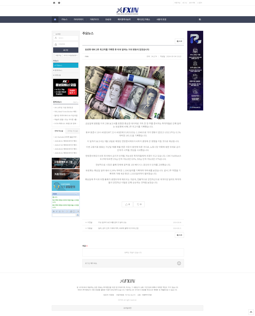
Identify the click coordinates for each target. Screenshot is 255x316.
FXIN (86, 56)
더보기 (75, 102)
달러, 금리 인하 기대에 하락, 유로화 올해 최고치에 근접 (118, 228)
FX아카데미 (78, 19)
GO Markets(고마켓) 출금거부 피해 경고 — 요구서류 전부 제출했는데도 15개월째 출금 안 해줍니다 (66, 137)
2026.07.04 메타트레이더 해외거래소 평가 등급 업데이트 (66, 145)
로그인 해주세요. (91, 263)
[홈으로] (54, 2)
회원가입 (58, 55)
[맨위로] (251, 312)
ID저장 (58, 34)
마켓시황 (58, 75)
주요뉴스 (59, 65)
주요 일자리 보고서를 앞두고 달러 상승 (112, 222)
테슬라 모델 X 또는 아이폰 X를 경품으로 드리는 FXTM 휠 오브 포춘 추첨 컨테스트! (66, 119)
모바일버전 (127, 308)
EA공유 (108, 19)
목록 (180, 41)
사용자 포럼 (161, 19)
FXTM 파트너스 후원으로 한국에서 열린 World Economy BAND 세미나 (66, 123)
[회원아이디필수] (55, 38)
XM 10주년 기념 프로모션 (63, 107)
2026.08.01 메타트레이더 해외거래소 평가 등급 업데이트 (66, 141)
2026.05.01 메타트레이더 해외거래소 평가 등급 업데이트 (66, 153)
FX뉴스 (64, 19)
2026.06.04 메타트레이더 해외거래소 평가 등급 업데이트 (66, 149)
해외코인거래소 (143, 19)
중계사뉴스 (58, 70)
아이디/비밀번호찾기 (70, 55)
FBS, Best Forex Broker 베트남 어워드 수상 (66, 111)
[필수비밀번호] (55, 44)
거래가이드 (94, 19)
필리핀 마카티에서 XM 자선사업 (65, 115)
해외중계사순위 (124, 19)
